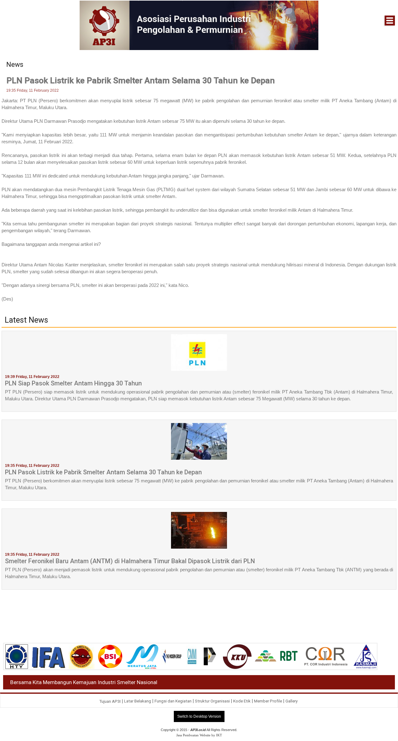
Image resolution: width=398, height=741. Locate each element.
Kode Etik (242, 701)
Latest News (26, 320)
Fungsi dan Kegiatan (173, 701)
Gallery (291, 701)
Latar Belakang (137, 701)
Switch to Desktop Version (199, 716)
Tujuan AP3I (110, 701)
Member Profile (268, 701)
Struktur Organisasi (212, 701)
